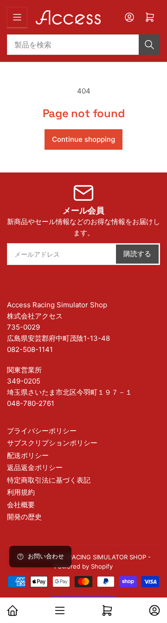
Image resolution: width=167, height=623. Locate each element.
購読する (137, 253)
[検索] (149, 44)
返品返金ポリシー (35, 467)
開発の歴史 (24, 516)
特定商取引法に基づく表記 (48, 480)
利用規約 (21, 492)
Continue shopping (83, 139)
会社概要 (21, 504)
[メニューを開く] (17, 17)
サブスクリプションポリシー (52, 442)
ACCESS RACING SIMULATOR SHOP (94, 557)
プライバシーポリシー (42, 430)
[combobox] (83, 44)
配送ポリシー (28, 455)
